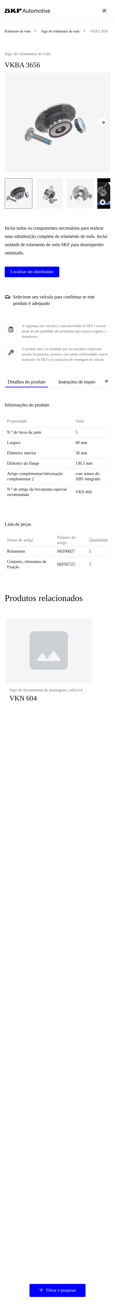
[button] (49, 666)
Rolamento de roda (17, 31)
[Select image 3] (80, 193)
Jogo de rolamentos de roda (60, 31)
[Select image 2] (49, 193)
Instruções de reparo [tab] (77, 381)
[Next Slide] (102, 122)
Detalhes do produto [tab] (26, 381)
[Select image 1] (18, 193)
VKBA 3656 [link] (99, 31)
